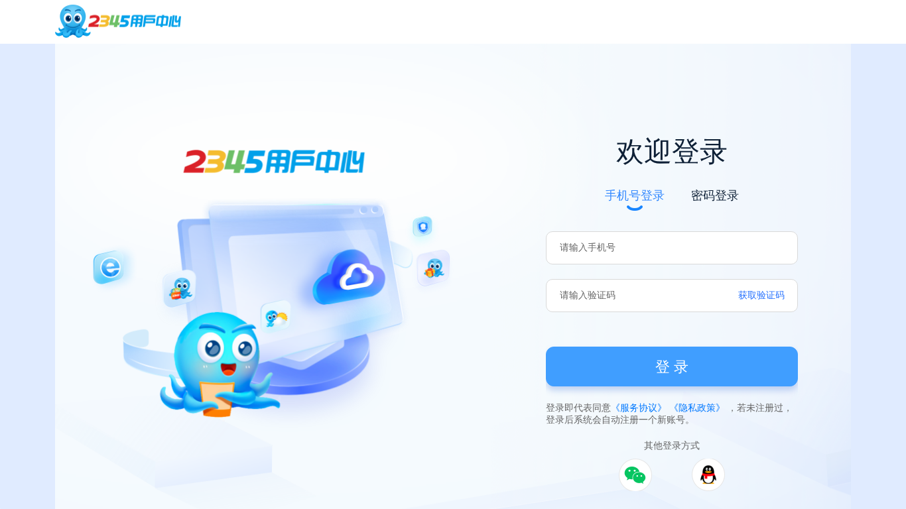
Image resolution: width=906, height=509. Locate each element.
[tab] (635, 193)
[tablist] (672, 188)
